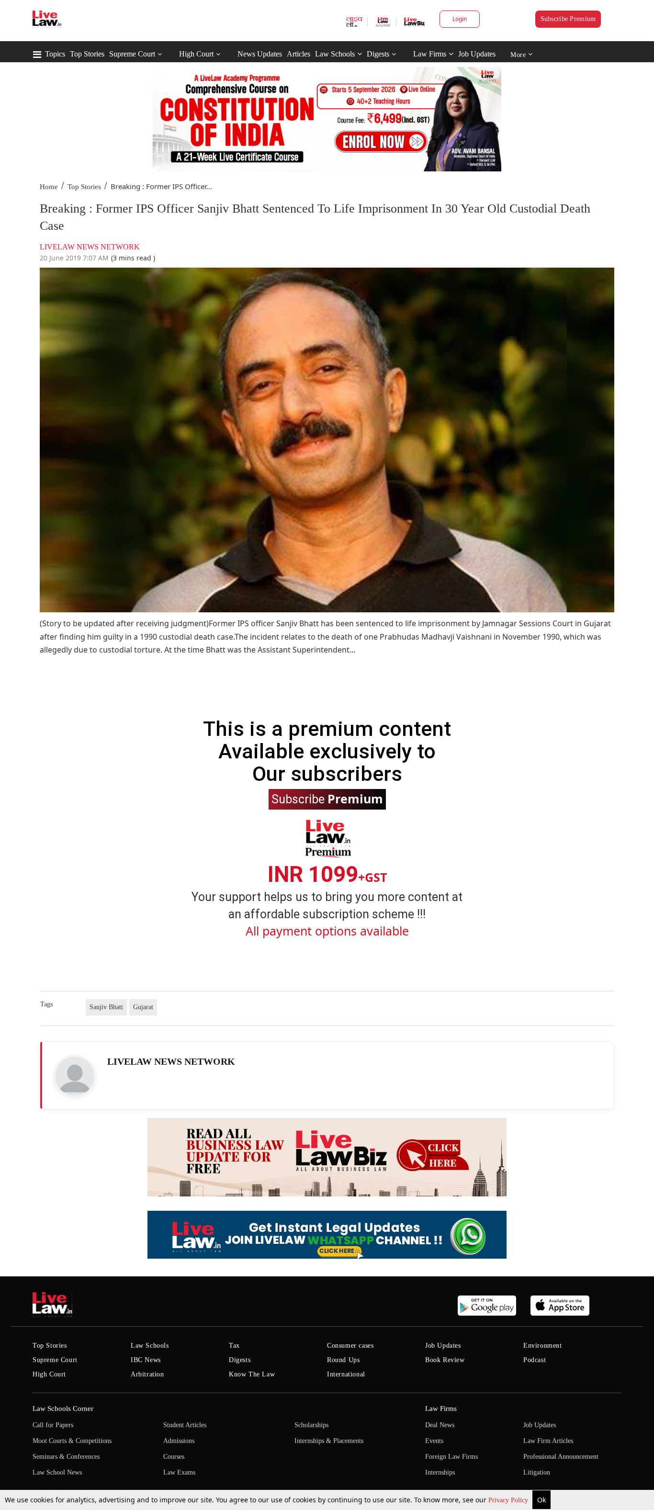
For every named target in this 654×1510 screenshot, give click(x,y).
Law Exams (179, 1472)
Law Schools (335, 54)
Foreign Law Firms (451, 1456)
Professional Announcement (560, 1456)
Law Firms (429, 54)
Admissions (178, 1440)
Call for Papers (53, 1425)
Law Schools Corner (63, 1408)
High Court (196, 54)
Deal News (439, 1425)
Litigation (536, 1472)
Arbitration (147, 1374)
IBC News (146, 1360)
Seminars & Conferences (66, 1456)
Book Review (445, 1360)
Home (49, 187)
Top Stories (87, 54)
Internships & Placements (328, 1440)
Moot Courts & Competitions (72, 1440)
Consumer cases (350, 1345)
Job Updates (477, 54)
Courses (173, 1456)
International (346, 1374)
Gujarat (143, 1007)
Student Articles (184, 1425)
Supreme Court (132, 54)
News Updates (259, 54)
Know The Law (252, 1374)
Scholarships (311, 1425)
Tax (234, 1345)
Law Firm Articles (548, 1440)
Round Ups (343, 1360)
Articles (298, 54)
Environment (542, 1345)
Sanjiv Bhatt (106, 1007)
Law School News (57, 1472)
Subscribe (327, 798)
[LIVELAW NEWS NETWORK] (74, 1076)
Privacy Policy (509, 1500)
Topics (55, 54)
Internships (440, 1472)
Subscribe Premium (568, 19)
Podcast (534, 1360)
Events (434, 1440)
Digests (378, 54)
